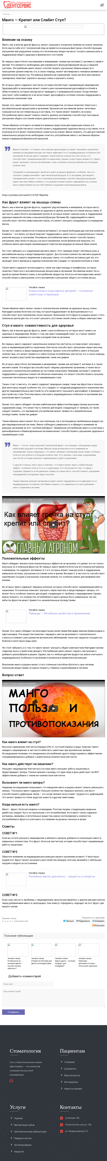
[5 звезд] (13, 921)
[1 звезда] (3, 921)
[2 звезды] (5, 921)
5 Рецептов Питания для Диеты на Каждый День (41, 962)
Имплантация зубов (24, 1125)
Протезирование (22, 1145)
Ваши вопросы (72, 1075)
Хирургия (19, 1151)
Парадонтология (22, 1138)
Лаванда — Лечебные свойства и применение (59, 613)
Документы (70, 1068)
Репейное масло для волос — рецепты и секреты (62, 876)
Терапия (18, 1118)
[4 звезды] (10, 921)
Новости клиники (73, 1088)
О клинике (69, 1062)
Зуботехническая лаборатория (30, 1131)
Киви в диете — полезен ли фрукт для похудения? (65, 963)
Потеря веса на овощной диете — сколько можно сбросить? (15, 964)
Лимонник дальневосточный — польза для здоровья (88, 963)
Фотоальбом (71, 1082)
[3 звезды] (8, 921)
